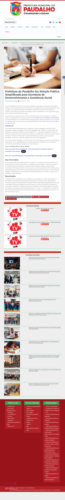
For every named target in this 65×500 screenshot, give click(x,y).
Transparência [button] (34, 27)
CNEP (28, 430)
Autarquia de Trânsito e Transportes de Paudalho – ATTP (52, 410)
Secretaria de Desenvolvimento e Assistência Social (19, 196)
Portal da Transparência (34, 406)
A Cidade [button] (12, 27)
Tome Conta (30, 420)
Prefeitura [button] (20, 27)
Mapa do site (11, 426)
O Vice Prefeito (12, 414)
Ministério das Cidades (33, 428)
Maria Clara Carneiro (11, 101)
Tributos (29, 408)
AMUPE (28, 416)
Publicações (11, 418)
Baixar (23, 151)
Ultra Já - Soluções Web (54, 490)
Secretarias (48, 27)
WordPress (42, 490)
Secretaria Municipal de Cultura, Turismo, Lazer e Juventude (52, 444)
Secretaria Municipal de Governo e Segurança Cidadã (51, 469)
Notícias (27, 27)
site (22, 186)
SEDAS (35, 196)
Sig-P (54, 27)
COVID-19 (7, 31)
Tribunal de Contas (32, 418)
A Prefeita (10, 412)
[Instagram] (53, 22)
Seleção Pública (44, 196)
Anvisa (28, 422)
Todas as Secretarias (52, 406)
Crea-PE (29, 424)
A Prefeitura (11, 406)
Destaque (14, 43)
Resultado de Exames (32, 414)
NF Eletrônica (30, 410)
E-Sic (42, 27)
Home (6, 27)
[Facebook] (50, 22)
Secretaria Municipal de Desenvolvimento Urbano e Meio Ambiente (52, 455)
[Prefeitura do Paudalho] (32, 8)
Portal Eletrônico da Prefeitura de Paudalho (46, 118)
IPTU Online (30, 412)
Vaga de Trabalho (12, 198)
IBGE (28, 426)
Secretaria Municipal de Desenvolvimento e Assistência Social (51, 450)
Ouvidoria (59, 36)
